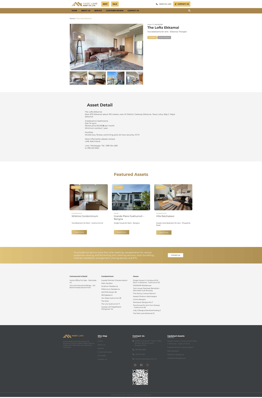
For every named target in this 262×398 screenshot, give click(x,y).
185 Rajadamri (107, 295)
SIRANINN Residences (142, 285)
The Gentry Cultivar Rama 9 (144, 293)
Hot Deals (102, 356)
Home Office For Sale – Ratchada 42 (83, 281)
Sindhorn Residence (109, 286)
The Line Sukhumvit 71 (110, 304)
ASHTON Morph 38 (109, 292)
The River (105, 301)
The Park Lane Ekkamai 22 (143, 313)
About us (85, 11)
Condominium (164, 37)
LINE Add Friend (92, 141)
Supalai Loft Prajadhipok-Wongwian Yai (111, 308)
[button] (140, 47)
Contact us (133, 11)
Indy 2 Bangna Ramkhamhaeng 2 (147, 310)
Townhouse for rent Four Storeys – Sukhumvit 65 (146, 306)
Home (74, 11)
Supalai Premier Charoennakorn (114, 280)
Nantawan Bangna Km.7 (143, 302)
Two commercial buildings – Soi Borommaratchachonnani (82, 287)
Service (98, 11)
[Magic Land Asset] (85, 4)
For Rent (152, 37)
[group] (106, 47)
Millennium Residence (110, 289)
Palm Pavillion (107, 283)
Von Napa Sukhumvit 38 (111, 298)
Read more (79, 232)
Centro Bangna (139, 299)
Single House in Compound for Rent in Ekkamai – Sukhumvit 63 (146, 281)
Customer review (115, 11)
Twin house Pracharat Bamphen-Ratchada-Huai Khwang (146, 289)
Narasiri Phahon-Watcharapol (145, 296)
